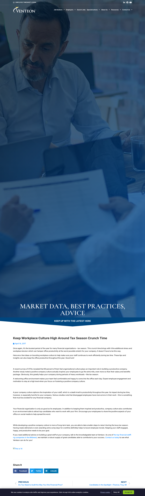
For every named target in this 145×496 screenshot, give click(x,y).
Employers (71, 10)
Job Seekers (59, 10)
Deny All (116, 492)
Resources (116, 10)
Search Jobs (81, 10)
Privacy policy (105, 492)
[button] (21, 471)
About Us (106, 10)
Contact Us (127, 10)
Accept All (128, 492)
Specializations (94, 10)
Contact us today (112, 437)
